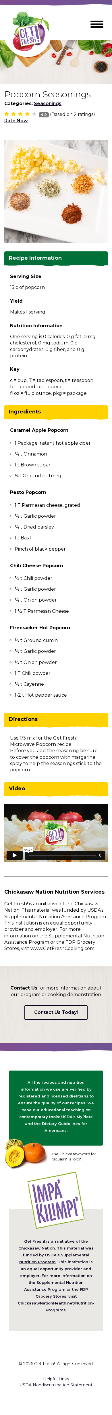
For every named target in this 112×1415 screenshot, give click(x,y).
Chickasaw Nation (36, 1248)
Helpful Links (56, 1379)
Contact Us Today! (56, 1012)
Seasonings (47, 103)
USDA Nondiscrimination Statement (56, 1385)
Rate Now (16, 120)
